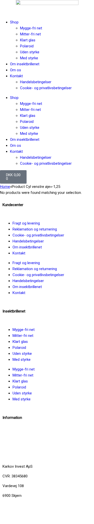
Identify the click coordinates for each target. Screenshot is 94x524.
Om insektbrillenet (24, 64)
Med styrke (29, 58)
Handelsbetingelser (35, 82)
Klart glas (27, 40)
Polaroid (27, 46)
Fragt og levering (26, 223)
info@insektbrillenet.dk (21, 432)
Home (5, 186)
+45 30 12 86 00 (16, 451)
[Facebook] (9, 513)
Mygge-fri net (31, 28)
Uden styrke (29, 52)
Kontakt (16, 76)
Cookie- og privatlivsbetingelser (46, 88)
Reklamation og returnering (35, 229)
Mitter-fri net (30, 34)
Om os (15, 70)
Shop (14, 22)
